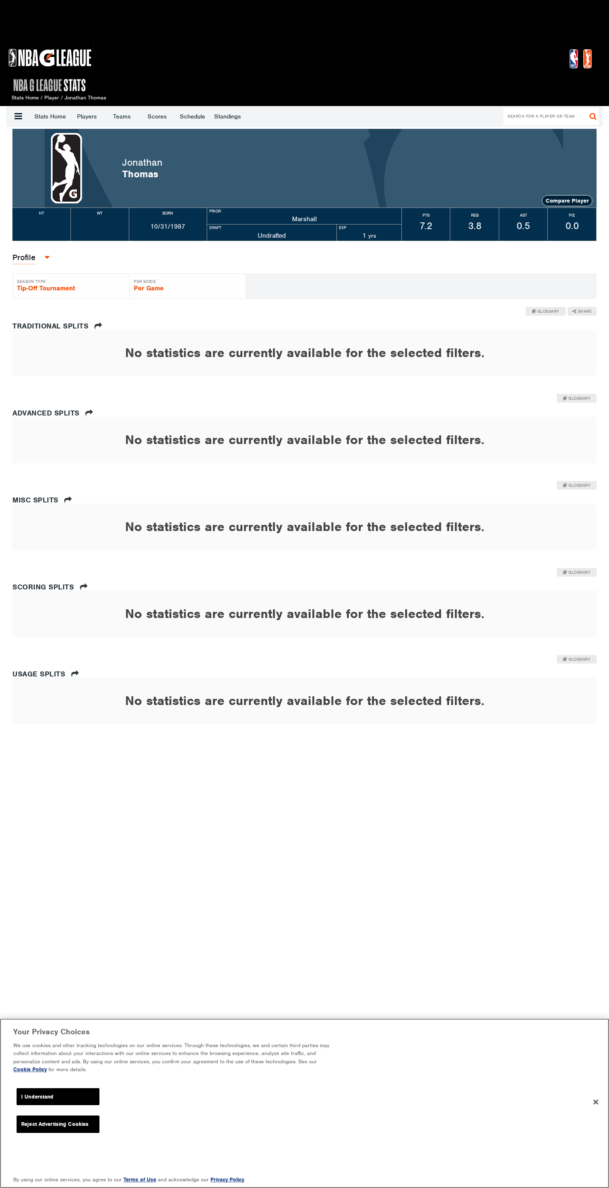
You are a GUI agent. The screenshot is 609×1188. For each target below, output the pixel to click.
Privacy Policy (227, 1179)
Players (87, 116)
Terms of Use (139, 1179)
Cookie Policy (30, 1069)
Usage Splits (40, 674)
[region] (304, 1103)
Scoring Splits (44, 587)
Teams (121, 116)
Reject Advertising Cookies (55, 1124)
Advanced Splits (47, 413)
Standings (227, 116)
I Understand (37, 1096)
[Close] (596, 1102)
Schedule (192, 116)
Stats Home (50, 116)
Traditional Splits (51, 326)
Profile (24, 257)
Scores (157, 116)
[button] (18, 116)
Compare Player (567, 200)
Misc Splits (36, 500)
